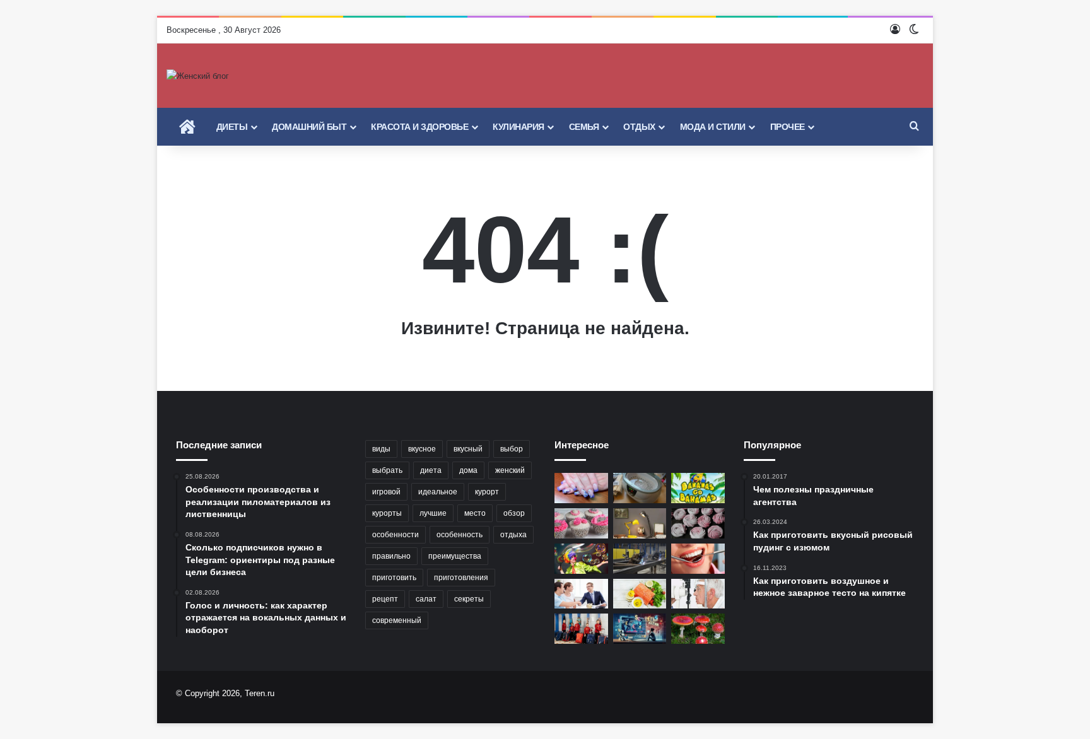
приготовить (394, 577)
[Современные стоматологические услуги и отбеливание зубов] (698, 559)
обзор (514, 513)
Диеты (232, 127)
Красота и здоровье (419, 127)
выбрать (387, 470)
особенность (460, 534)
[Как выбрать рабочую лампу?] (640, 523)
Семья (584, 127)
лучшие (433, 513)
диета (431, 470)
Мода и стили (713, 127)
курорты (387, 513)
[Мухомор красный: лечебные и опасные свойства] (698, 629)
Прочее (787, 127)
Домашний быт (309, 127)
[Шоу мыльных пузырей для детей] (581, 559)
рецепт (385, 599)
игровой (386, 491)
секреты (469, 599)
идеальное (437, 491)
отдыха (513, 534)
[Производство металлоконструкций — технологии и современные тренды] (640, 559)
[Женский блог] (198, 76)
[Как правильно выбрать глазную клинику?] (698, 594)
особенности (395, 534)
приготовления (461, 577)
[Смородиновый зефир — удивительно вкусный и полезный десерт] (698, 523)
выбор (511, 449)
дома (468, 470)
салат (426, 599)
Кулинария (518, 127)
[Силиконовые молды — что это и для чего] (581, 523)
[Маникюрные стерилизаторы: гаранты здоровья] (640, 488)
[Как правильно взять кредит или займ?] (581, 594)
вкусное (422, 449)
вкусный (468, 449)
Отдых (639, 127)
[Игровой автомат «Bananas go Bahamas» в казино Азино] (698, 488)
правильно (391, 556)
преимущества (454, 556)
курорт (487, 491)
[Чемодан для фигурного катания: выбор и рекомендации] (581, 629)
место (475, 513)
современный (396, 620)
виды (381, 449)
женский (510, 470)
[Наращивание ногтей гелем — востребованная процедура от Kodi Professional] (581, 488)
